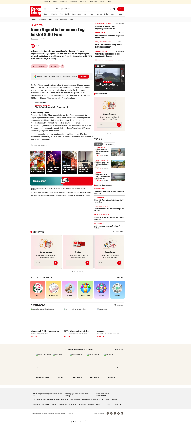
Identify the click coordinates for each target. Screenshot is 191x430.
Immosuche (93, 1)
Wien (61, 14)
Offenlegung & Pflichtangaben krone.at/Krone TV (47, 395)
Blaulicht (34, 19)
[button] (116, 14)
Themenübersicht (85, 192)
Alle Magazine (119, 349)
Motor (113, 14)
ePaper (55, 1)
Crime (56, 19)
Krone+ (46, 14)
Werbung (107, 399)
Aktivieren (83, 76)
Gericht (50, 19)
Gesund (91, 14)
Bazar (109, 1)
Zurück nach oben (77, 422)
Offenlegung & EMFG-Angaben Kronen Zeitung (77, 395)
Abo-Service (36, 404)
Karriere (114, 399)
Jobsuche (102, 1)
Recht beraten (64, 19)
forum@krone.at (79, 195)
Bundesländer (42, 19)
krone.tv (121, 14)
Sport (85, 14)
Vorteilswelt (47, 1)
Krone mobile (83, 1)
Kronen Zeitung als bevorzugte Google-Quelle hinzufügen (62, 76)
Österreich (54, 14)
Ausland (99, 14)
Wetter (71, 19)
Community (63, 1)
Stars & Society (76, 14)
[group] (37, 162)
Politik (67, 14)
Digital (106, 14)
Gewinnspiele (73, 1)
